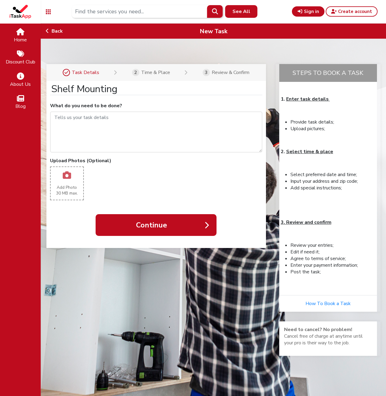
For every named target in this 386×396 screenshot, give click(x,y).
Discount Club (20, 62)
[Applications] (48, 11)
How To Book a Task (328, 303)
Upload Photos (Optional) (80, 160)
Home (20, 40)
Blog (20, 106)
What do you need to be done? (86, 105)
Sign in (311, 11)
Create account (354, 11)
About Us (20, 84)
